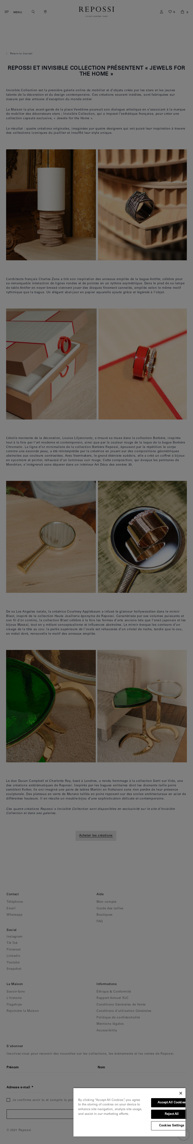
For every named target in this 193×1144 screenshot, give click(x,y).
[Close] (180, 1093)
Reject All (172, 1114)
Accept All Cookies (171, 1102)
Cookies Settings (171, 1125)
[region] (129, 1112)
